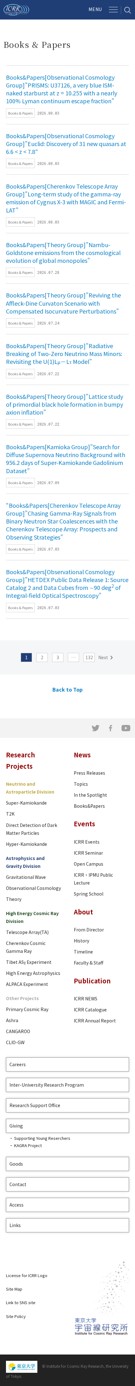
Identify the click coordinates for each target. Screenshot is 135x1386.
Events (84, 823)
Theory (13, 899)
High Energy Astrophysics (33, 973)
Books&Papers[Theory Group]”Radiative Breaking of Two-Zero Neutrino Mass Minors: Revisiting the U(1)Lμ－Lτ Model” (64, 353)
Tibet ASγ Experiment (28, 962)
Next (103, 657)
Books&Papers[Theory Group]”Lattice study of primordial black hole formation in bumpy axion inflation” (64, 404)
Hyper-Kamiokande (26, 844)
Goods (16, 1164)
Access (16, 1205)
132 (89, 657)
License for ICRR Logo (26, 1275)
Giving (16, 1126)
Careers (17, 1064)
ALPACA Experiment (27, 984)
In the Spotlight (90, 795)
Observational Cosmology (33, 888)
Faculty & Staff (88, 962)
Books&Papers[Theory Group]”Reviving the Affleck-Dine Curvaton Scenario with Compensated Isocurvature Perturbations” (63, 303)
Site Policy (16, 1316)
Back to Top (67, 689)
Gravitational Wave (26, 877)
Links (15, 1225)
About (83, 911)
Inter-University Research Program (46, 1085)
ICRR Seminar (88, 853)
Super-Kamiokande (26, 803)
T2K (10, 814)
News (82, 754)
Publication (92, 980)
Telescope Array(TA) (27, 932)
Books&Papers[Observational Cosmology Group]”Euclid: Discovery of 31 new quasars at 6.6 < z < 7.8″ (66, 144)
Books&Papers (89, 806)
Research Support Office (34, 1105)
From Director (89, 929)
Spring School (88, 894)
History (81, 940)
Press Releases (89, 773)
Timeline (83, 951)
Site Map (14, 1289)
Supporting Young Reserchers (42, 1138)
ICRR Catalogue (90, 1009)
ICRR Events (87, 842)
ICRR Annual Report (95, 1020)
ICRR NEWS (85, 998)
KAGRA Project (28, 1145)
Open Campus (88, 864)
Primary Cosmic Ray (27, 1009)
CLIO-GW (15, 1042)
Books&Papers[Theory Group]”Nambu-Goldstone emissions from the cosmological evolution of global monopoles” (63, 252)
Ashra (12, 1020)
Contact (17, 1184)
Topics (81, 784)
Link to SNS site (20, 1302)
